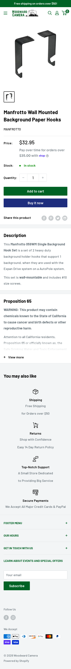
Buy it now (35, 203)
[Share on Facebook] (44, 218)
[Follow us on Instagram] (13, 617)
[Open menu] (5, 13)
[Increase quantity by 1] (43, 177)
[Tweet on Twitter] (57, 218)
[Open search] (50, 13)
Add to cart (35, 191)
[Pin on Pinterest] (51, 218)
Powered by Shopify (16, 660)
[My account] (57, 13)
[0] (64, 13)
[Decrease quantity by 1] (23, 177)
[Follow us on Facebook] (6, 617)
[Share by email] (64, 218)
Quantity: (10, 178)
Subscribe (16, 586)
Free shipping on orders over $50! (35, 3)
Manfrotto (12, 129)
